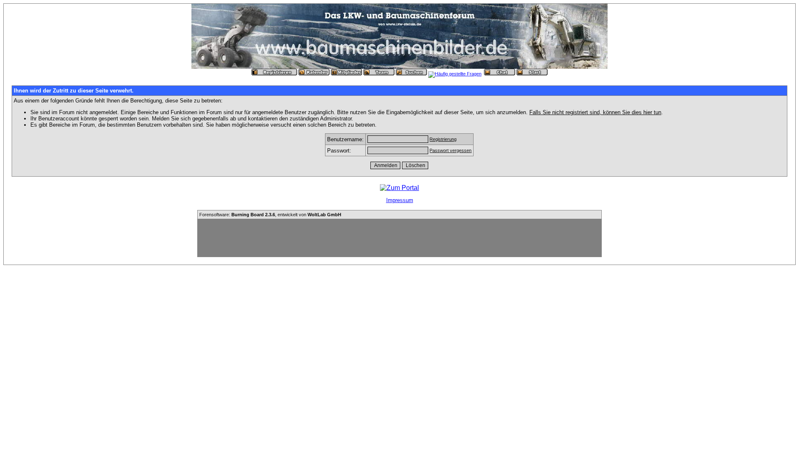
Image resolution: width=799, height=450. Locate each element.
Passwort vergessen (450, 150)
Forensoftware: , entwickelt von (270, 214)
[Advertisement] (399, 238)
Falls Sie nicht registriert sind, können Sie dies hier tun (595, 112)
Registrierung (443, 139)
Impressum (399, 200)
